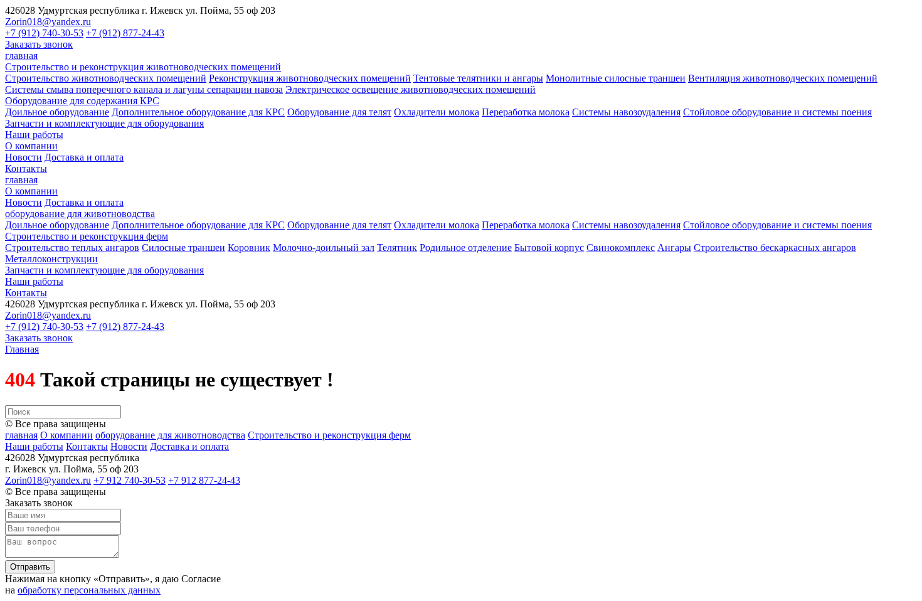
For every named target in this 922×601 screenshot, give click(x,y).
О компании (31, 146)
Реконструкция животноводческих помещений (310, 78)
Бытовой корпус (549, 247)
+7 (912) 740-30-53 (44, 33)
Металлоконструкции (51, 258)
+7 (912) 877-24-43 (125, 33)
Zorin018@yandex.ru (48, 21)
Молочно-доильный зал (323, 247)
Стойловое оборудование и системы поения (777, 112)
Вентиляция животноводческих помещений (782, 78)
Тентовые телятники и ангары (478, 78)
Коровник (249, 247)
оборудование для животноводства (80, 213)
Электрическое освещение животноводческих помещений (410, 89)
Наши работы (34, 134)
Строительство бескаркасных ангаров (775, 247)
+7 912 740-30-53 (129, 480)
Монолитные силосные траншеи (616, 78)
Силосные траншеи (183, 247)
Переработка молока (526, 112)
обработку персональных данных (89, 590)
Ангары (674, 247)
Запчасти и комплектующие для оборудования (104, 123)
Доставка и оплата (84, 157)
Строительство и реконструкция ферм (86, 236)
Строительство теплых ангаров (72, 247)
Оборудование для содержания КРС (82, 100)
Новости (23, 157)
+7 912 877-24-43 (204, 480)
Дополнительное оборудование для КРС (198, 112)
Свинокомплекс (620, 247)
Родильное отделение (466, 247)
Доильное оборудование (57, 112)
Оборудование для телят (339, 112)
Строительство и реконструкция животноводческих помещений (143, 66)
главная (21, 55)
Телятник (397, 247)
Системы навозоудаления (626, 112)
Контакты (26, 168)
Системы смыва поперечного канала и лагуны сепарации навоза (144, 89)
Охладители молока (436, 112)
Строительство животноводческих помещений (105, 78)
